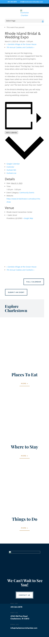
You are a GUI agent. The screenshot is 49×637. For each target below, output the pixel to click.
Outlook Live (11, 173)
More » (24, 383)
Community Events (26, 192)
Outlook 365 (11, 170)
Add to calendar (11, 132)
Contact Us (24, 595)
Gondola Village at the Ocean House (21, 44)
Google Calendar (13, 164)
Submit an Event (16, 292)
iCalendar (10, 167)
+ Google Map (28, 218)
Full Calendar (33, 282)
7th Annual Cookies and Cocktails (20, 47)
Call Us (14, 603)
